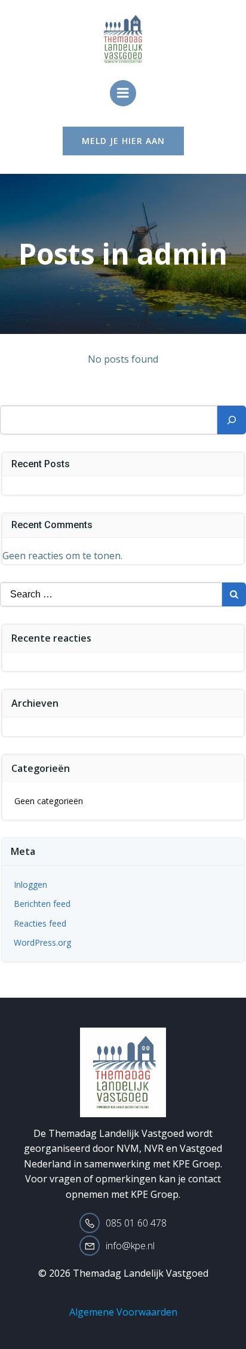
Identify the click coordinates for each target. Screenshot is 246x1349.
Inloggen (30, 884)
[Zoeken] (231, 420)
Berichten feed (42, 903)
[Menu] (123, 93)
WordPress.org (42, 942)
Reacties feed (40, 923)
